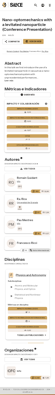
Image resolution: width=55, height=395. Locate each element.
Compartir (12, 41)
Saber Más (27, 94)
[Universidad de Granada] (19, 207)
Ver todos (27, 169)
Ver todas (27, 359)
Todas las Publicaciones (31, 335)
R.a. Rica (45, 51)
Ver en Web (33, 41)
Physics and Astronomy (31, 275)
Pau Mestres (24, 51)
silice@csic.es (27, 392)
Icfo (19, 370)
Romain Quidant (13, 51)
